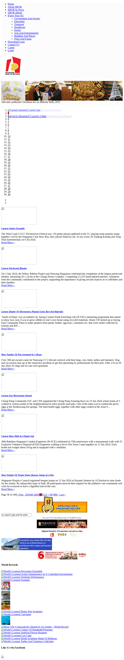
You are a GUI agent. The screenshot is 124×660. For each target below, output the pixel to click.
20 (26, 494)
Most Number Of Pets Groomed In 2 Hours (21, 354)
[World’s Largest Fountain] (15, 580)
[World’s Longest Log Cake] (16, 635)
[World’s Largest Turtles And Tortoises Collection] (27, 641)
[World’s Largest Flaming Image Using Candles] (5, 608)
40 (31, 494)
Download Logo (16, 41)
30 (29, 494)
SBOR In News (16, 9)
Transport (19, 24)
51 (43, 494)
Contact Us (13, 44)
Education (19, 21)
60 (51, 494)
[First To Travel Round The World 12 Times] (5, 589)
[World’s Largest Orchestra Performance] (22, 577)
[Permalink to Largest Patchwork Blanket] (19, 263)
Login (11, 50)
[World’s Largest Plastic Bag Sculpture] (21, 611)
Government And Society (27, 18)
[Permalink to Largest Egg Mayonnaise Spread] (19, 391)
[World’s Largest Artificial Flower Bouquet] (24, 632)
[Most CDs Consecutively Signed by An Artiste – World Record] (34, 626)
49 (38, 494)
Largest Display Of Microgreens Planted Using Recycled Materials (32, 311)
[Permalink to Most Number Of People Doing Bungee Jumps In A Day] (19, 470)
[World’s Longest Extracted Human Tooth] (5, 599)
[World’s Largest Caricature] (16, 614)
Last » (62, 494)
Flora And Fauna (22, 38)
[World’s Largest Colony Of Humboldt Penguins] (27, 629)
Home (11, 4)
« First (20, 494)
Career (11, 47)
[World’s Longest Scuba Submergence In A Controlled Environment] (36, 574)
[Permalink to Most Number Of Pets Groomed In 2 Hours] (19, 350)
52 (46, 494)
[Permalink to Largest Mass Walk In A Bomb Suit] (19, 431)
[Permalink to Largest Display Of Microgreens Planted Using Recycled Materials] (19, 307)
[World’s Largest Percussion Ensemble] (21, 571)
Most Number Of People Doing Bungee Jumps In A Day (27, 475)
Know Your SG (16, 15)
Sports (17, 30)
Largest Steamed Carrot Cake (27, 116)
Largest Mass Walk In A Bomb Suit (17, 436)
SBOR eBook (15, 12)
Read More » (8, 242)
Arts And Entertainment (26, 33)
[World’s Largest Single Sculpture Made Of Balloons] (29, 638)
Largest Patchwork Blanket (14, 268)
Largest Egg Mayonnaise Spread (16, 395)
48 (35, 494)
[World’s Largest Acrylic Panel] (5, 624)
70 (53, 494)
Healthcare (19, 27)
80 (56, 494)
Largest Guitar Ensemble (13, 228)
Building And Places (24, 36)
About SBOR (15, 6)
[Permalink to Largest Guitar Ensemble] (19, 224)
